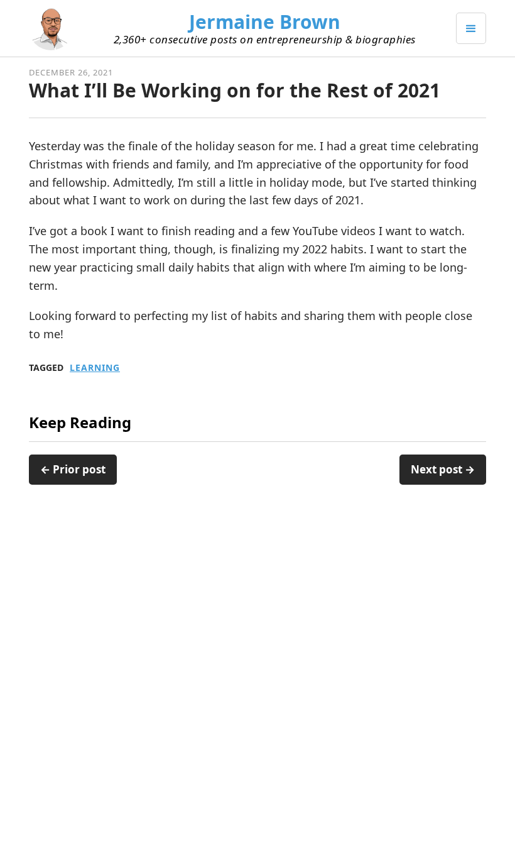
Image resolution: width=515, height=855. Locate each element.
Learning (95, 367)
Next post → (443, 469)
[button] (471, 28)
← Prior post (73, 469)
